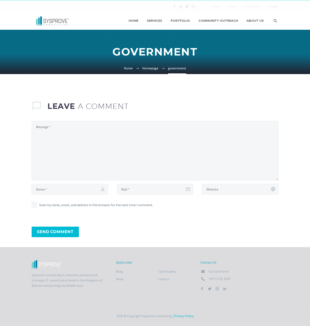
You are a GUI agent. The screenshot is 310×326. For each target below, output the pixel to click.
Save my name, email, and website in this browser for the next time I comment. (96, 205)
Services (154, 21)
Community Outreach (218, 21)
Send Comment (55, 231)
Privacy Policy (184, 316)
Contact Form (219, 271)
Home (133, 21)
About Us (255, 21)
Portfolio (180, 21)
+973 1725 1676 (219, 279)
